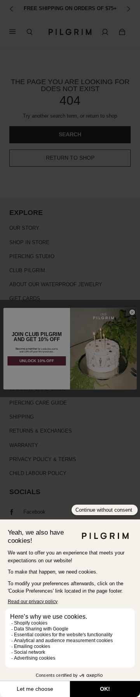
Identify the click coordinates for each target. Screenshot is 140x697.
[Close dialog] (132, 312)
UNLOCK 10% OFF (36, 361)
